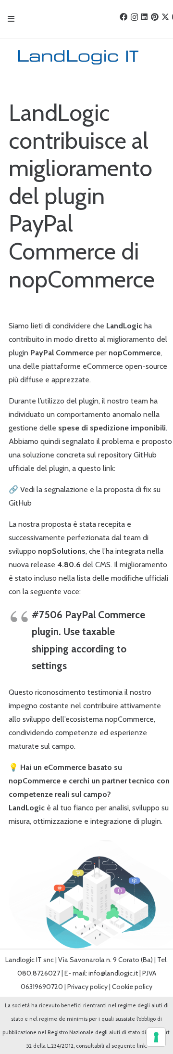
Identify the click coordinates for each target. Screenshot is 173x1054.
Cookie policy (132, 986)
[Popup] (11, 19)
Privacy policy (87, 986)
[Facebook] (123, 17)
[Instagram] (134, 17)
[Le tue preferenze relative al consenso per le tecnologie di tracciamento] (156, 1037)
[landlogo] (75, 57)
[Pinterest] (155, 17)
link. (142, 1045)
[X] (165, 17)
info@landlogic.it (113, 973)
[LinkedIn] (144, 17)
